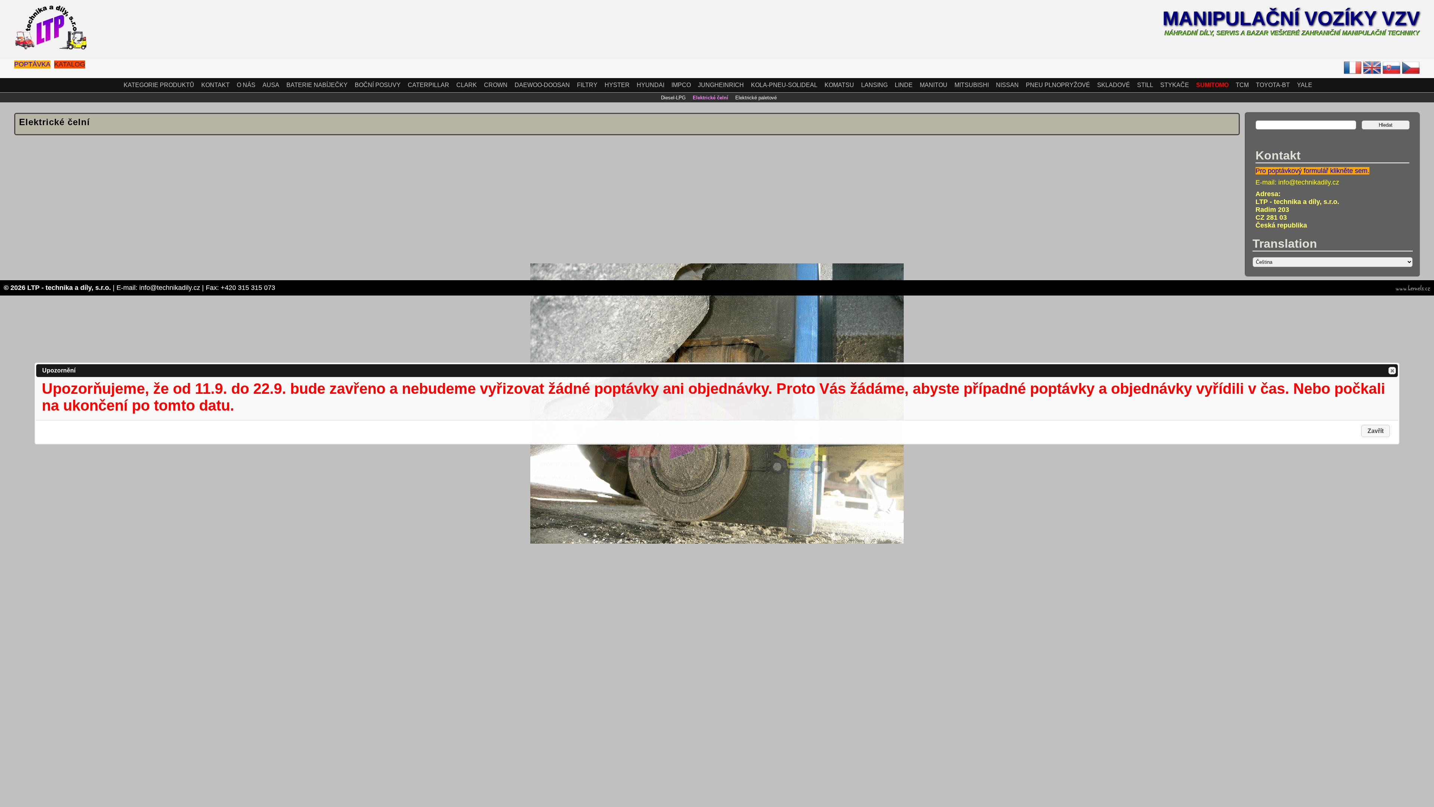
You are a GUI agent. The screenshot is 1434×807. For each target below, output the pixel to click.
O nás (246, 85)
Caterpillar (428, 85)
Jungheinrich (721, 85)
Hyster (617, 85)
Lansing (874, 85)
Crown (496, 85)
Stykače (1174, 85)
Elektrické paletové (756, 98)
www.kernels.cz (1413, 288)
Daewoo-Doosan (542, 85)
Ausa (271, 85)
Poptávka (32, 64)
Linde (904, 85)
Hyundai (650, 85)
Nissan (1007, 85)
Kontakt (215, 85)
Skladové (1113, 85)
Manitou (933, 85)
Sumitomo (1212, 85)
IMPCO (681, 85)
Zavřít (1392, 370)
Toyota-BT (1273, 85)
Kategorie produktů (159, 85)
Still (1145, 85)
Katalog (69, 64)
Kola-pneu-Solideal (784, 85)
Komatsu (839, 85)
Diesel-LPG (673, 98)
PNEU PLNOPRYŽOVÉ (1058, 85)
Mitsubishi (972, 85)
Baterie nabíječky (317, 85)
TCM (1242, 85)
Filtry (587, 85)
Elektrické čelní (710, 98)
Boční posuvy (378, 85)
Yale (1304, 85)
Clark (466, 85)
